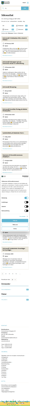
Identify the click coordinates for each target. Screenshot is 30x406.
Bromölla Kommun (7, 55)
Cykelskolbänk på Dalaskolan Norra (13, 133)
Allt (8, 25)
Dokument (22, 29)
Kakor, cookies (5, 390)
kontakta (20, 21)
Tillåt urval (15, 224)
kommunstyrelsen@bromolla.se (9, 337)
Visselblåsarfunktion (6, 362)
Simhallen (4, 370)
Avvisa (15, 228)
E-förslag (3, 367)
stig (24, 21)
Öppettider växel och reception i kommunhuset (13, 355)
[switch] (26, 202)
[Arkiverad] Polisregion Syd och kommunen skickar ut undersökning (13, 62)
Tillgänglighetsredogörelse (8, 391)
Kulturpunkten (5, 368)
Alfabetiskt (20, 33)
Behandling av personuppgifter (9, 385)
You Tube (3, 377)
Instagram (4, 375)
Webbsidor (22, 25)
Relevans (10, 33)
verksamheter (13, 21)
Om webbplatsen (5, 388)
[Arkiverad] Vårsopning (9, 87)
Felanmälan (4, 360)
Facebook (4, 373)
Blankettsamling (5, 363)
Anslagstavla (4, 357)
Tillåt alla (15, 220)
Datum (15, 33)
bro (8, 21)
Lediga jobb (4, 359)
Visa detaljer (22, 216)
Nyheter (9, 29)
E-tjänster (3, 365)
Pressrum (3, 372)
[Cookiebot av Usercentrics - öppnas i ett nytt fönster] (22, 176)
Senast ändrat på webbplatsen (8, 386)
